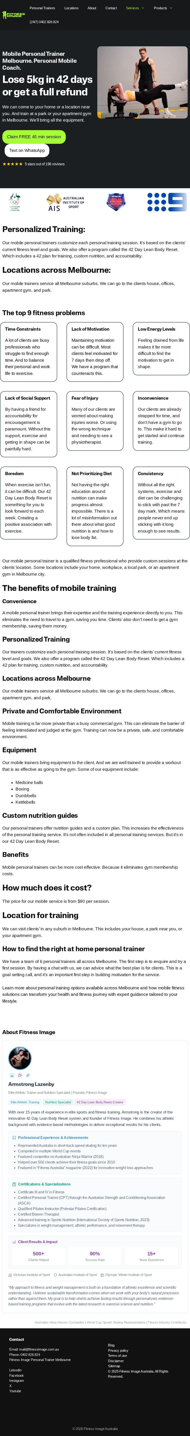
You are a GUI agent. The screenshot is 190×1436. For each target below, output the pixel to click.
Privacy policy (118, 1350)
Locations (71, 8)
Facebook (16, 1375)
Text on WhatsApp (27, 150)
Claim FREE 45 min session (34, 136)
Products (160, 8)
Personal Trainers (42, 8)
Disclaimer (116, 1361)
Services (132, 8)
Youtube (15, 1391)
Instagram (16, 1381)
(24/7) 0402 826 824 (44, 22)
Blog (111, 1345)
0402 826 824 (30, 1355)
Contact (111, 8)
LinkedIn (15, 1370)
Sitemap (114, 1366)
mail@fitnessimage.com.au (39, 1349)
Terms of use (117, 1356)
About (92, 8)
